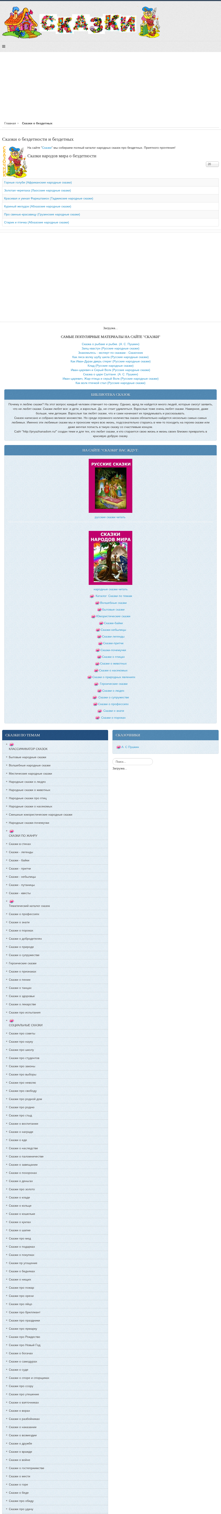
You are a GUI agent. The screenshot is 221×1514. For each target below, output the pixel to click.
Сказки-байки (113, 623)
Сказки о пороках (113, 717)
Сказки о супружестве (113, 697)
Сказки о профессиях (113, 704)
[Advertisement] (110, 87)
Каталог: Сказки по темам (113, 596)
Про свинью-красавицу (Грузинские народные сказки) (42, 214)
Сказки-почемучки (113, 650)
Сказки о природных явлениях (113, 677)
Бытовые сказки (113, 609)
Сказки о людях (113, 690)
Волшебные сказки (113, 603)
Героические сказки (114, 683)
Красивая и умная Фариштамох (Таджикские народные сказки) (48, 198)
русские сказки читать (110, 517)
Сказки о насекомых (113, 670)
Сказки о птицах (113, 656)
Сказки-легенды (113, 636)
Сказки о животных (113, 663)
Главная (10, 123)
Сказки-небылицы (113, 629)
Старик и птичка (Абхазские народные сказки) (36, 222)
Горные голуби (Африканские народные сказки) (38, 182)
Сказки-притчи (113, 643)
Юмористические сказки (113, 616)
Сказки (47, 147)
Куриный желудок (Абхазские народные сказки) (37, 206)
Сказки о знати (113, 710)
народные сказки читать (111, 589)
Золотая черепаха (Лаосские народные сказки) (37, 190)
